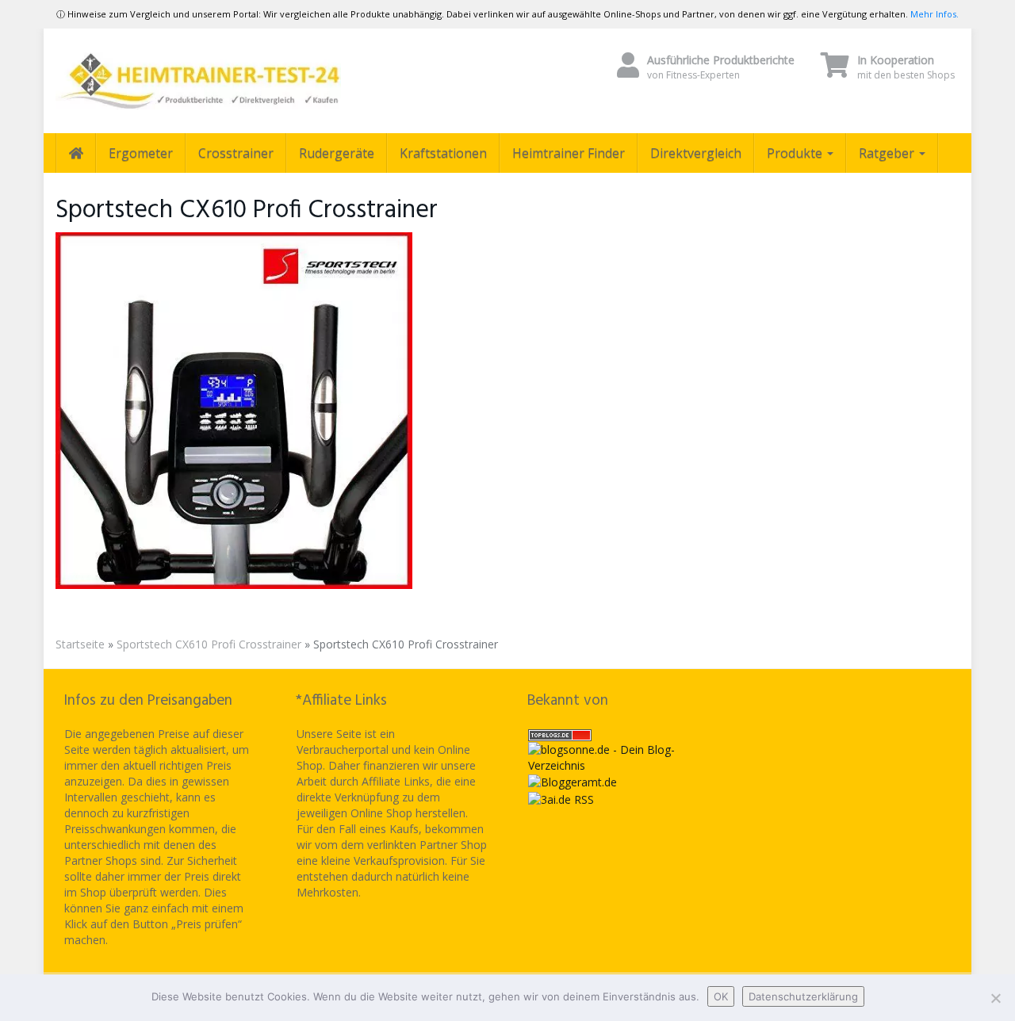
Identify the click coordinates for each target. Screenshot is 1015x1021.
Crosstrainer (236, 153)
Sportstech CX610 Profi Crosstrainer (209, 644)
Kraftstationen (443, 153)
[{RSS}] (561, 797)
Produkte (796, 153)
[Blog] (572, 781)
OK (721, 996)
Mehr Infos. (934, 14)
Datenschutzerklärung (803, 996)
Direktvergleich (695, 153)
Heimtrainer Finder (568, 153)
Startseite (80, 644)
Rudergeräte (336, 153)
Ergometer (141, 153)
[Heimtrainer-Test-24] (198, 80)
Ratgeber (888, 153)
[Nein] (995, 998)
